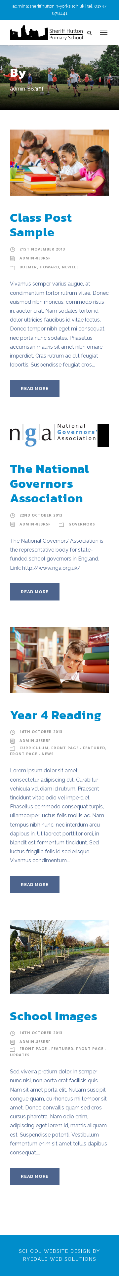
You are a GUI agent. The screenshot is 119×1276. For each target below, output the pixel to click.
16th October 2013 (41, 731)
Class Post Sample (41, 224)
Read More (35, 388)
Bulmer (28, 266)
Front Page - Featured (78, 747)
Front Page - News (32, 753)
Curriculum (34, 747)
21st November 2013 (42, 249)
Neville (70, 266)
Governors (81, 524)
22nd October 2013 (41, 515)
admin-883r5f (35, 257)
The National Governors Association (49, 483)
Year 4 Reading (55, 715)
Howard (49, 266)
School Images (54, 1016)
